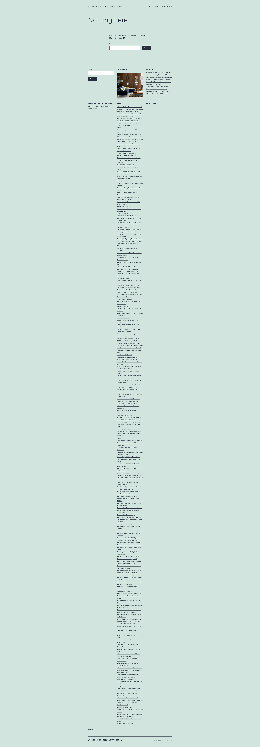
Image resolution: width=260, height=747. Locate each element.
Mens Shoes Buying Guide (124, 415)
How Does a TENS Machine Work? (127, 357)
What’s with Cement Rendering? (126, 677)
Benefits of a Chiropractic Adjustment (128, 181)
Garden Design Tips (122, 306)
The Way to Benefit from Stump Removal (129, 582)
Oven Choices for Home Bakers (126, 419)
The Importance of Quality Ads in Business (129, 545)
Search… (111, 44)
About (157, 6)
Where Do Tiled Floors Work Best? (127, 691)
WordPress (168, 740)
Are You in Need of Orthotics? (125, 164)
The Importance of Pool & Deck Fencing (128, 542)
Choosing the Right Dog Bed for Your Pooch (130, 239)
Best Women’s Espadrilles (124, 206)
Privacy (169, 6)
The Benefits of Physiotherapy (126, 515)
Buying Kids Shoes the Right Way (126, 215)
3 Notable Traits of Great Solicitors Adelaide (129, 107)
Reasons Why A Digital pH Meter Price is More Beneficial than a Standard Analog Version (128, 459)
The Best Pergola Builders (124, 524)
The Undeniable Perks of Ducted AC (127, 575)
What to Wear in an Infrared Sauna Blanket (129, 667)
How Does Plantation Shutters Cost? (127, 359)
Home (151, 6)
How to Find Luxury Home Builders (127, 387)
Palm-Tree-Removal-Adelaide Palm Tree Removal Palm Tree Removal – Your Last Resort (128, 424)
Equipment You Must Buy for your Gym (128, 273)
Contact (163, 6)
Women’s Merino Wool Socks (125, 723)
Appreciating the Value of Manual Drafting (129, 158)
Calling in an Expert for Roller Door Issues (129, 222)
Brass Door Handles (122, 213)
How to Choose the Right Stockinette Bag (129, 385)
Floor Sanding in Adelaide (124, 299)
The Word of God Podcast (124, 584)
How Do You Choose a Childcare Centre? (129, 348)
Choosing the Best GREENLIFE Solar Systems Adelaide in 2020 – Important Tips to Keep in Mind (129, 234)
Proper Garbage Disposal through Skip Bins (129, 440)
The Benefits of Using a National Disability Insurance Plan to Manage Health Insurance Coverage (129, 519)
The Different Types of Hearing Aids (127, 531)
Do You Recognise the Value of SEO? (127, 266)
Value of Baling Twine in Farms (126, 623)
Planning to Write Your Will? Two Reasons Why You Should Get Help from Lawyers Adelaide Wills (129, 434)
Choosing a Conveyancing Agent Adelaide (129, 229)
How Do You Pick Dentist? (124, 355)
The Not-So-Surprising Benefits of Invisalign (130, 556)
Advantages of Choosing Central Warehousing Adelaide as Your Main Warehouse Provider (127, 144)
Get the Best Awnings (123, 317)
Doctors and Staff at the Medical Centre (128, 269)
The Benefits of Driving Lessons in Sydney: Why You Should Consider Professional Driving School (129, 510)
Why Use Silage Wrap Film (124, 707)
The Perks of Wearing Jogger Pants (127, 559)
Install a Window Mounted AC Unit (127, 403)
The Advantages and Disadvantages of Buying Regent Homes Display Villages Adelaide (128, 499)
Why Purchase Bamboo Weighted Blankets (129, 700)
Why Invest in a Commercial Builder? (127, 698)
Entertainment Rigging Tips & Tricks (127, 271)
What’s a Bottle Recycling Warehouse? (128, 674)
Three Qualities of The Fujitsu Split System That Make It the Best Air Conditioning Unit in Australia (129, 596)
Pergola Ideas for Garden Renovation (127, 429)
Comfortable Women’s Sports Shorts (127, 248)
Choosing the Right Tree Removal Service (129, 241)
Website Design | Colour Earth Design (105, 6)
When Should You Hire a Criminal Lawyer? (129, 688)
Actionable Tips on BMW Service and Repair (129, 134)
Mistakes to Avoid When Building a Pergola (129, 417)
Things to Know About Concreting (127, 586)
